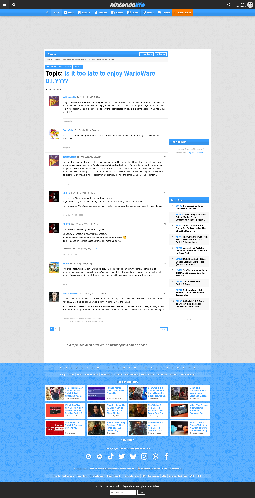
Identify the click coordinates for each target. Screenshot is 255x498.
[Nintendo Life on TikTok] (111, 457)
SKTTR (66, 193)
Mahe (66, 263)
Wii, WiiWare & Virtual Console (74, 59)
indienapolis (69, 97)
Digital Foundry (114, 476)
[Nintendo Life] (127, 4)
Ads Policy (162, 374)
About (71, 374)
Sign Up (243, 6)
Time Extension (97, 476)
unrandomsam (70, 293)
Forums (51, 54)
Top (63, 374)
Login (237, 6)
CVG (192, 476)
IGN (143, 476)
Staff (79, 374)
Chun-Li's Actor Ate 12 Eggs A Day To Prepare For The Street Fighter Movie (191, 228)
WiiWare (78, 67)
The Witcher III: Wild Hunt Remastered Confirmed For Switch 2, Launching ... (191, 239)
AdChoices (145, 469)
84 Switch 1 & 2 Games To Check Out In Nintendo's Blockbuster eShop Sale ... (190, 304)
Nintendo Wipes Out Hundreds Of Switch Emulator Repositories (190, 293)
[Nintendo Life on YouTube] (100, 457)
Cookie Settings (187, 374)
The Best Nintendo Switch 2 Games (188, 282)
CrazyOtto (68, 130)
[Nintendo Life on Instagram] (144, 457)
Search (161, 54)
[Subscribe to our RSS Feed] (88, 457)
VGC (164, 476)
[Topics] (4, 4)
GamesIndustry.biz (178, 476)
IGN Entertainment (111, 469)
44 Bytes (132, 469)
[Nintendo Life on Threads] (155, 457)
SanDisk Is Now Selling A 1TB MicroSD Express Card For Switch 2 (191, 273)
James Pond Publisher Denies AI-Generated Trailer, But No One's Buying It (191, 251)
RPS (199, 476)
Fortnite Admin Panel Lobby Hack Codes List (189, 207)
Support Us (106, 374)
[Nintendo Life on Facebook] (166, 457)
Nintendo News (131, 476)
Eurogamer (153, 476)
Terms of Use (147, 374)
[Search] (14, 4)
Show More (127, 440)
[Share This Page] (228, 4)
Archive (173, 374)
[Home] (47, 12)
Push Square (68, 476)
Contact (118, 374)
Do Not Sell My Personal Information (166, 469)
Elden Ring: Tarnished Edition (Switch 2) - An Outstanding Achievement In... (191, 217)
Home (49, 59)
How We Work (91, 374)
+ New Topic (146, 54)
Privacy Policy (131, 374)
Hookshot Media (87, 469)
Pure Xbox (82, 476)
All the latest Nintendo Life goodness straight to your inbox (127, 486)
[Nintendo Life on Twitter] (122, 457)
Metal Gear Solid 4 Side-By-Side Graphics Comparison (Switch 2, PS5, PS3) (191, 262)
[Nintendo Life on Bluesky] (133, 457)
